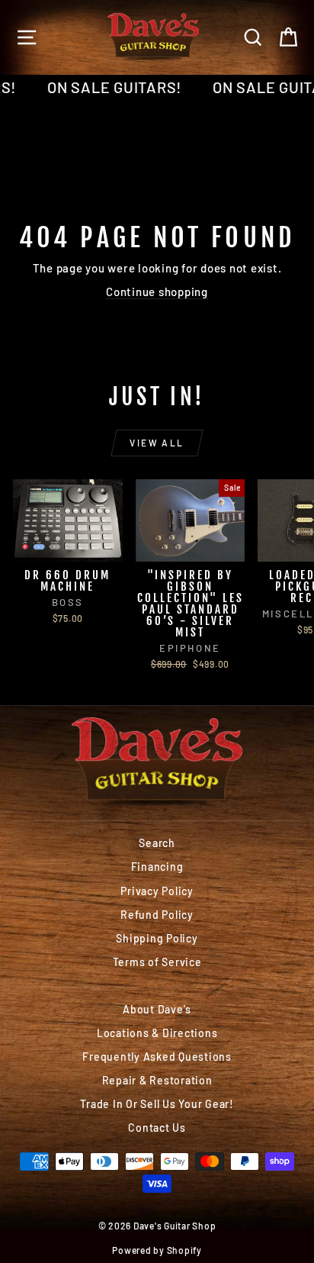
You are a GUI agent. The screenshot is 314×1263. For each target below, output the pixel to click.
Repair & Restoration (157, 1080)
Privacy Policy (157, 890)
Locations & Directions (157, 1032)
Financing (157, 866)
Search (157, 842)
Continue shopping (157, 291)
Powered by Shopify (157, 1250)
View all (157, 442)
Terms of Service (157, 961)
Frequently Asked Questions (157, 1056)
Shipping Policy (156, 938)
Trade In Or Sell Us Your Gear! (157, 1103)
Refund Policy (157, 914)
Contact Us (157, 1127)
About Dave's (157, 1009)
